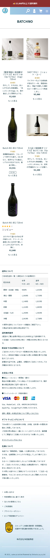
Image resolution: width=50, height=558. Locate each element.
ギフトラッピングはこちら (12, 440)
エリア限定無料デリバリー (14, 516)
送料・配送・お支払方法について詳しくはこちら (20, 413)
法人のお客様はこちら (12, 501)
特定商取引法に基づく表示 (14, 497)
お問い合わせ (9, 492)
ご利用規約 (8, 506)
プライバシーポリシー (12, 511)
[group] (12, 228)
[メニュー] (46, 11)
